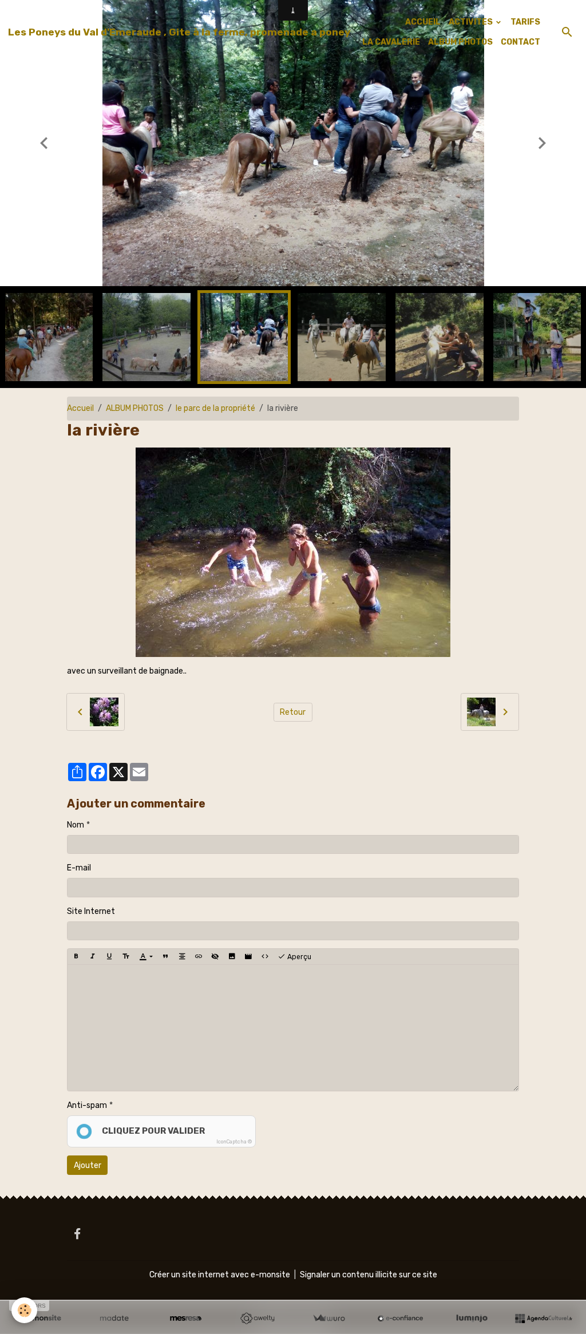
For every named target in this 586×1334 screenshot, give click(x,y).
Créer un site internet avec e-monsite (219, 1275)
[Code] (265, 956)
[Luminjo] (472, 1318)
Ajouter (87, 1165)
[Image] (231, 956)
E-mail (79, 868)
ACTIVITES (471, 22)
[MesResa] (186, 1318)
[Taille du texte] (125, 956)
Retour (293, 712)
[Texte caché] (215, 956)
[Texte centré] (182, 956)
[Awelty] (257, 1318)
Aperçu (298, 957)
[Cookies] (24, 1310)
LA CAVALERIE (391, 42)
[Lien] (198, 956)
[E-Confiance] (400, 1318)
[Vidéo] (248, 956)
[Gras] (76, 956)
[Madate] (114, 1318)
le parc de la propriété (215, 408)
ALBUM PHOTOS (460, 42)
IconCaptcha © (234, 1142)
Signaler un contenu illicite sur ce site (368, 1275)
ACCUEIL (423, 22)
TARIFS (525, 22)
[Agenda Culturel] (543, 1318)
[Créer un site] (42, 1318)
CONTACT (520, 42)
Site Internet (91, 911)
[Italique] (92, 956)
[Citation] (165, 956)
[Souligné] (109, 956)
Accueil (80, 408)
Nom (75, 825)
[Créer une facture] (329, 1318)
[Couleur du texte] (145, 956)
